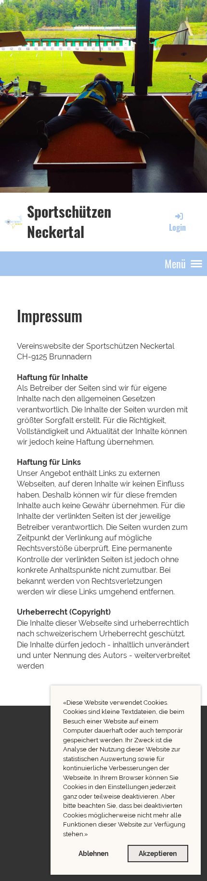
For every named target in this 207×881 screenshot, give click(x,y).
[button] (90, 835)
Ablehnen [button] (93, 853)
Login (177, 227)
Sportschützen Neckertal (69, 221)
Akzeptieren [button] (158, 853)
